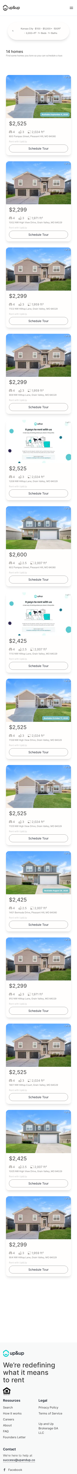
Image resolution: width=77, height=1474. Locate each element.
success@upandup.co (19, 1460)
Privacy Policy (48, 1407)
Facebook (15, 1470)
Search (8, 1407)
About (7, 1425)
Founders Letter (14, 1437)
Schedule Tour (38, 148)
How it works (12, 1413)
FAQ (6, 1431)
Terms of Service (50, 1413)
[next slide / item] (68, 96)
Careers (8, 1419)
